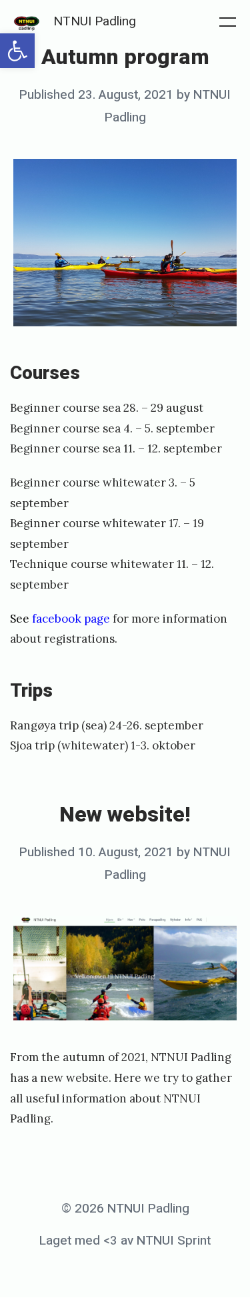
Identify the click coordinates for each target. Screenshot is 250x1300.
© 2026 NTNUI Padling (125, 1208)
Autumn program (125, 57)
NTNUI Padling (94, 21)
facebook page (72, 618)
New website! (125, 814)
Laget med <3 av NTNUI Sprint (125, 1240)
